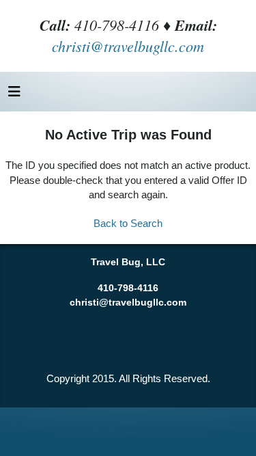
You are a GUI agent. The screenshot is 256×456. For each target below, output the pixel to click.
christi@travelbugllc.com (128, 46)
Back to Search (128, 223)
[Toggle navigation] (14, 95)
